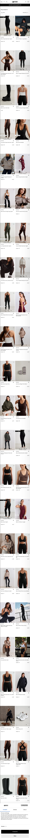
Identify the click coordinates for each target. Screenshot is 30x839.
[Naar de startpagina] (15, 2)
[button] (26, 34)
